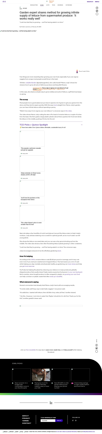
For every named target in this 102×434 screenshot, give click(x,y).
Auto (47, 5)
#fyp (54, 89)
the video (69, 111)
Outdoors (69, 5)
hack (55, 105)
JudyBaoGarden (30, 83)
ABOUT (25, 416)
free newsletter (31, 350)
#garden (41, 89)
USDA (33, 259)
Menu (97, 1)
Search (90, 1)
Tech (53, 5)
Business (60, 5)
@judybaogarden (37, 88)
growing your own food (72, 274)
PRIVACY (26, 418)
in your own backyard (75, 272)
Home (42, 5)
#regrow (50, 89)
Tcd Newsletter (48, 417)
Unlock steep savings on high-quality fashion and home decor (81, 384)
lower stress (72, 264)
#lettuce (45, 89)
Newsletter (34, 5)
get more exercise (28, 266)
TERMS (25, 421)
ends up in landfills (56, 276)
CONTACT (26, 423)
